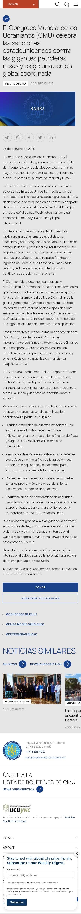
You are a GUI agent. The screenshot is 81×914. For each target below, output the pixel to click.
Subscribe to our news (40, 598)
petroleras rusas (22, 634)
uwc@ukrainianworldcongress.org (45, 757)
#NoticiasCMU (15, 83)
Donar (40, 587)
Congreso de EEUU (22, 614)
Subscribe (17, 902)
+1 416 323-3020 (35, 751)
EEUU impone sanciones (26, 624)
